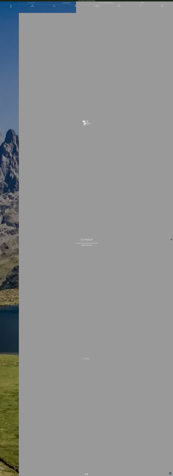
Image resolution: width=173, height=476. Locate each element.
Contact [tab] (162, 6)
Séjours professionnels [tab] (97, 6)
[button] (2, 239)
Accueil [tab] (11, 6)
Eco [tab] (140, 6)
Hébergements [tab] (32, 6)
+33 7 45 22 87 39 (31, 2)
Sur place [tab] (54, 6)
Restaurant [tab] (75, 6)
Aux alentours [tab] (119, 6)
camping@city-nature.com (66, 2)
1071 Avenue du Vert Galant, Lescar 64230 (105, 2)
